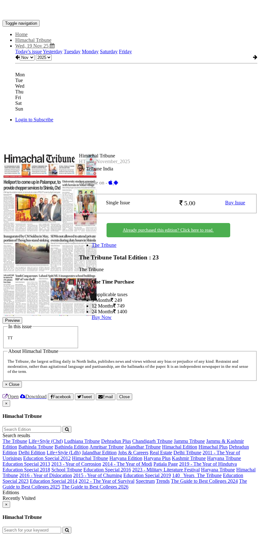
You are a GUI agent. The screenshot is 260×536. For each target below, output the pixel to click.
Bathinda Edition (71, 447)
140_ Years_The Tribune (197, 475)
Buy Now (102, 317)
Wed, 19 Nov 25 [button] (32, 45)
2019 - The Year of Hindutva (208, 464)
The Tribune (104, 245)
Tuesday (72, 51)
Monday (90, 51)
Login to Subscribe (34, 119)
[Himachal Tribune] (130, 10)
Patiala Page (165, 464)
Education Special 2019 (147, 475)
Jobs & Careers (133, 452)
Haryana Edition (125, 458)
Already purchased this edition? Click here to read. (168, 230)
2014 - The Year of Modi (127, 464)
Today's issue (28, 51)
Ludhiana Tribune (82, 441)
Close (124, 396)
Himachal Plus (213, 447)
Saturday (109, 51)
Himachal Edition (179, 447)
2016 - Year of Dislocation (45, 475)
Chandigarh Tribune (152, 441)
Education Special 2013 (26, 464)
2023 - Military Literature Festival (166, 469)
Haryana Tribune (224, 458)
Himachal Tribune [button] (33, 40)
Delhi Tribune (187, 452)
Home (21, 34)
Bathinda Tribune (35, 447)
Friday (125, 51)
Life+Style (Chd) (46, 441)
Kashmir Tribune (189, 458)
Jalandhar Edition (99, 452)
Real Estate (161, 452)
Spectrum (145, 481)
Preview (12, 320)
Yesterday (52, 51)
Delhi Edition (31, 452)
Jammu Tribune (189, 441)
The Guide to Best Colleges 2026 (95, 486)
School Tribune (66, 469)
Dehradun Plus (116, 441)
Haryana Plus (157, 458)
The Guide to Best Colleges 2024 (204, 481)
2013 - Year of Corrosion (76, 464)
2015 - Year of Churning (97, 475)
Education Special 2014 (53, 481)
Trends (163, 481)
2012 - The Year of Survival (106, 481)
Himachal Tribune (90, 458)
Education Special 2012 (47, 458)
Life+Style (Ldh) (64, 452)
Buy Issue (235, 202)
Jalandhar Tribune (143, 447)
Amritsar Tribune (106, 447)
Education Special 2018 (26, 469)
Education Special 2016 (107, 469)
